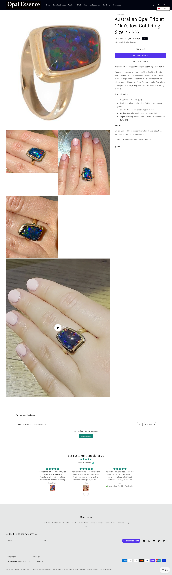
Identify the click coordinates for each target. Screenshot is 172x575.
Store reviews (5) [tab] (39, 424)
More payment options (140, 61)
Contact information (105, 569)
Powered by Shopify (45, 569)
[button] (63, 4)
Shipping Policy (123, 523)
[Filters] (140, 424)
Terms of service (80, 569)
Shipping (118, 42)
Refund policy (57, 569)
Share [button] (119, 147)
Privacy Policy (83, 523)
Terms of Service (96, 523)
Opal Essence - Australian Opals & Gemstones (25, 569)
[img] (86, 459)
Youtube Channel (69, 523)
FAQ (86, 527)
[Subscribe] (45, 540)
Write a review (86, 436)
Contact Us (56, 523)
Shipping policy (92, 569)
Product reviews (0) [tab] (24, 424)
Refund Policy (110, 523)
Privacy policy (68, 569)
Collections (46, 523)
